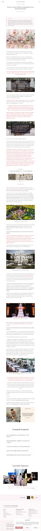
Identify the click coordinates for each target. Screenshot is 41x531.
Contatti (4, 517)
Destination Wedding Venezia (21, 511)
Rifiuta (27, 527)
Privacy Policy (30, 529)
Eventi (4, 510)
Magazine (30, 516)
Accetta (19, 527)
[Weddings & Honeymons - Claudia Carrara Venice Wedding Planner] (32, 497)
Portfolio (29, 514)
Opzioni (35, 527)
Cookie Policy (25, 529)
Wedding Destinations (20, 509)
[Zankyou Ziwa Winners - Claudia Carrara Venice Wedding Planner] (28, 497)
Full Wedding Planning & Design (7, 515)
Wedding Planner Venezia (32, 510)
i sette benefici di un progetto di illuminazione (21, 404)
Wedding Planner (31, 509)
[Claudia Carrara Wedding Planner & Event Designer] (2, 2)
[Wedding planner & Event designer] (20, 2)
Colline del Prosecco (19, 514)
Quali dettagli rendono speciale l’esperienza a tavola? (18, 454)
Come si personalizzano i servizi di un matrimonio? (18, 446)
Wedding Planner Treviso (32, 511)
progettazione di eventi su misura (22, 400)
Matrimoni (5, 511)
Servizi (4, 509)
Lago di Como (18, 513)
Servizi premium (6, 513)
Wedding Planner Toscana (33, 513)
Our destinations (19, 510)
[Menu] (39, 1)
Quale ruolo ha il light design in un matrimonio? (17, 450)
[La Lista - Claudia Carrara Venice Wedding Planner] (36, 497)
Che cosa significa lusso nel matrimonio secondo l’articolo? (17, 435)
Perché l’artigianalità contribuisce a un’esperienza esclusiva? (18, 441)
